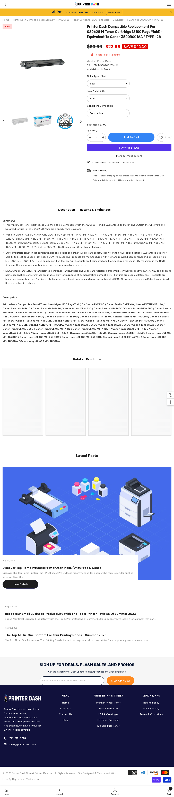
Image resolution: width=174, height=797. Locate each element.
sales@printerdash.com (22, 744)
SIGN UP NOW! (120, 680)
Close (171, 12)
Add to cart (131, 137)
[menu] (169, 4)
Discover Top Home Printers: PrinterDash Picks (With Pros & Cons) (52, 568)
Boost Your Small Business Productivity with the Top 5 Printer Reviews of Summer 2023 (70, 614)
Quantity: (92, 130)
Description (66, 210)
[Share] (168, 138)
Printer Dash (104, 61)
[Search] (5, 4)
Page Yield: (96, 90)
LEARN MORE (114, 12)
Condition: (100, 105)
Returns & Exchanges (95, 210)
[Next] (80, 121)
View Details (20, 584)
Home (6, 19)
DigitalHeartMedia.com (25, 779)
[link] (22, 424)
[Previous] (3, 121)
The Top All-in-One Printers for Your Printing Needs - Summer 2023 (55, 635)
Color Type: (97, 76)
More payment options (129, 155)
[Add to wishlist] (161, 137)
